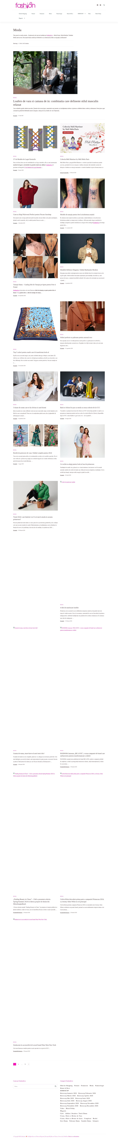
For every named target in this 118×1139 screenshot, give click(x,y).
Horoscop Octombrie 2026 (89, 1103)
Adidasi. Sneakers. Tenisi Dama (76, 1113)
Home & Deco (70, 13)
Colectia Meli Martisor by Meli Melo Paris (74, 159)
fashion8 (15, 115)
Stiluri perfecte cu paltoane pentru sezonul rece (76, 337)
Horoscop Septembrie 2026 (69, 1103)
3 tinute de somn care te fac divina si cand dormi (29, 408)
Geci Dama (64, 1121)
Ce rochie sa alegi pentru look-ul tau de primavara (77, 464)
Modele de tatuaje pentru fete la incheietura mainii (77, 215)
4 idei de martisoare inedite (69, 608)
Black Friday (98, 13)
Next (28, 1064)
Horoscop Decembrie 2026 (89, 1106)
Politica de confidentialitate (73, 1136)
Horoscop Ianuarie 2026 (68, 1093)
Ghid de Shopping (23, 13)
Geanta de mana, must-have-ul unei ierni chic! (28, 753)
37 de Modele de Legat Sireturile (24, 159)
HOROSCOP (80, 13)
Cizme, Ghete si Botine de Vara (71, 1116)
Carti (62, 1113)
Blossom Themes (54, 1136)
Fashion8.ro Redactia (64, 766)
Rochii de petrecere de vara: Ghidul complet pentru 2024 (32, 453)
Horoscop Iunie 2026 (82, 1098)
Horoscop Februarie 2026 (87, 1093)
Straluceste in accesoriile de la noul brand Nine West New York (34, 1045)
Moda (50, 13)
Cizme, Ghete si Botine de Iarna (71, 1118)
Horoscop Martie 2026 (68, 1096)
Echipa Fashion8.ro (64, 172)
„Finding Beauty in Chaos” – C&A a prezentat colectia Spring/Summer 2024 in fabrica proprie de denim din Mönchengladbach (31, 901)
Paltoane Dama (74, 1121)
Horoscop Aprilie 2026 (85, 1096)
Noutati (33, 13)
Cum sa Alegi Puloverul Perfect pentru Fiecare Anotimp (32, 214)
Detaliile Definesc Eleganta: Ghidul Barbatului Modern (79, 270)
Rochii (95, 1118)
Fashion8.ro (50, 35)
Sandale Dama (86, 1121)
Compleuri (87, 1118)
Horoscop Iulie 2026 (67, 1101)
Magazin (21, 18)
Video (89, 13)
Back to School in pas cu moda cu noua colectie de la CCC (80, 408)
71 (25, 1064)
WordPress (66, 1136)
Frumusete (42, 13)
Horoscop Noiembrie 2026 (69, 1106)
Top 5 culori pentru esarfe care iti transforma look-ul (31, 352)
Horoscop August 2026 (84, 1101)
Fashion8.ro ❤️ (24, 1136)
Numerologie (59, 13)
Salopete (96, 1121)
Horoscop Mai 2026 (67, 1098)
